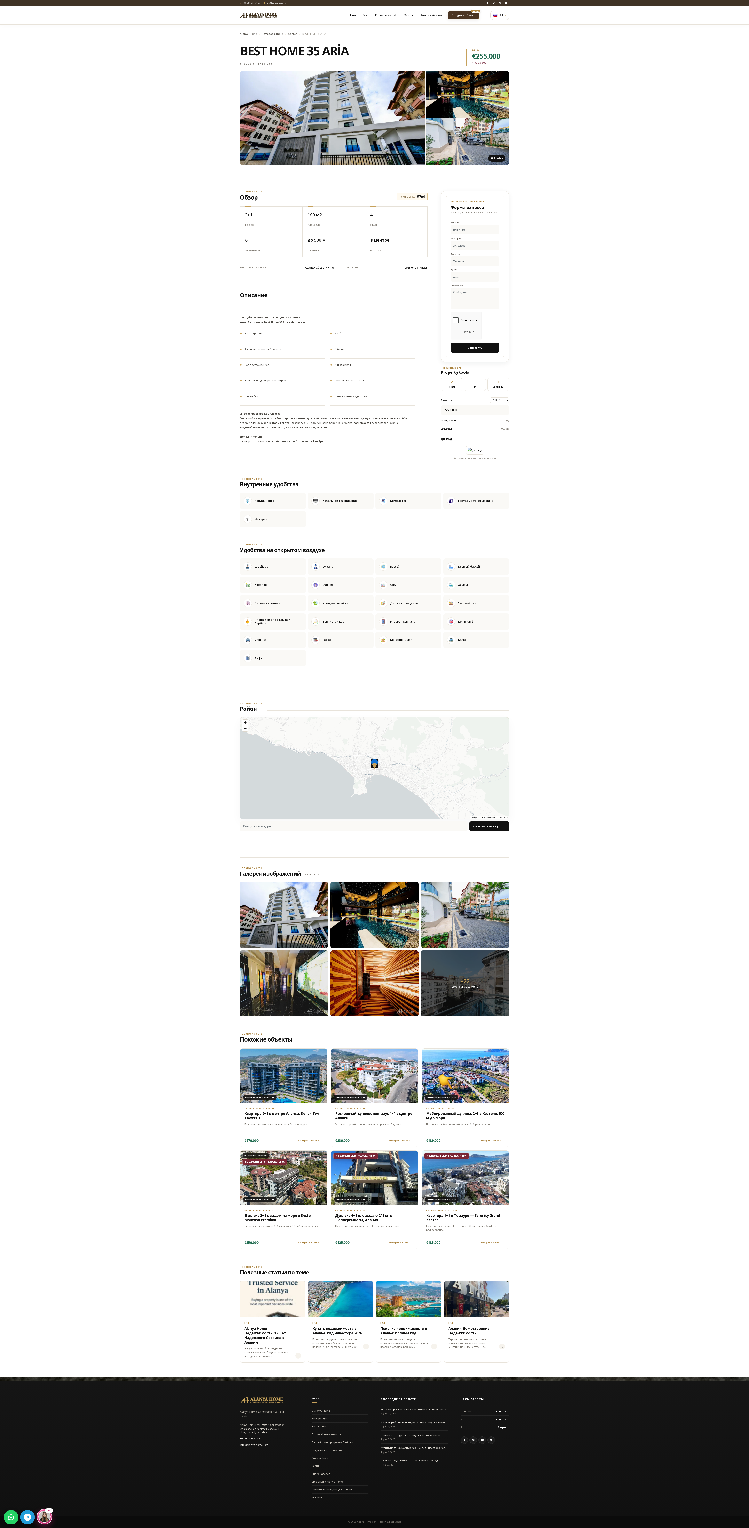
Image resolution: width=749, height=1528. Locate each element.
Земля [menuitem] (408, 15)
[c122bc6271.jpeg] (374, 983)
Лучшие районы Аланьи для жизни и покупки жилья (413, 1422)
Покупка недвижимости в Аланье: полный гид (403, 1330)
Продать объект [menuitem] (465, 14)
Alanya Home (248, 33)
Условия (317, 1497)
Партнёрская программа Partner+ (332, 1442)
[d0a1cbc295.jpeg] (284, 983)
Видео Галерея (321, 1474)
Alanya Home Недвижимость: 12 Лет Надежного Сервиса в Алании (265, 1335)
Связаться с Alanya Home (327, 1481)
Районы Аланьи (321, 1458)
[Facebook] (487, 3)
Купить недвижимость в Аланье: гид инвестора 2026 (337, 1330)
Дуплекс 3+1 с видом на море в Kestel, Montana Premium (278, 1217)
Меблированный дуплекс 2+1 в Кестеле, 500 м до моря (465, 1115)
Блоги (315, 1466)
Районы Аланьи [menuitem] (431, 15)
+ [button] (245, 722)
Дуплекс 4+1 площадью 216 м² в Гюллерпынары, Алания (363, 1217)
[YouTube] (506, 3)
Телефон (455, 254)
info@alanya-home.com (254, 1444)
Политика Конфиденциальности (332, 1489)
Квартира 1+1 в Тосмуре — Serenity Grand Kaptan (463, 1217)
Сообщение (457, 285)
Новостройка (320, 1426)
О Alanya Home (321, 1410)
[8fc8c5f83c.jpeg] (465, 915)
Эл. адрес (456, 238)
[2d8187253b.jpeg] (374, 915)
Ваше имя (456, 223)
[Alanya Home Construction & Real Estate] (258, 15)
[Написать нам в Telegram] (27, 1517)
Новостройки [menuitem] (358, 15)
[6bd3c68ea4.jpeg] (284, 915)
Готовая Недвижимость (326, 1434)
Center (292, 33)
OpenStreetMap (488, 817)
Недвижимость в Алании (327, 1450)
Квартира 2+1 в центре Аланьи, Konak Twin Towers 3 (282, 1115)
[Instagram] (500, 3)
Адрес (454, 270)
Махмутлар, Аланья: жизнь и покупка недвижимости (413, 1409)
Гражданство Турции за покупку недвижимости (410, 1435)
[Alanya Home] (261, 1400)
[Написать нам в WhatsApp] (11, 1517)
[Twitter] (494, 3)
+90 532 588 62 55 (250, 1438)
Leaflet (474, 817)
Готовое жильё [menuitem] (385, 15)
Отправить (475, 347)
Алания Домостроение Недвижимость (469, 1330)
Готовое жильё (272, 33)
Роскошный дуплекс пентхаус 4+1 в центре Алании (373, 1115)
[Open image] (332, 118)
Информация (320, 1418)
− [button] (245, 728)
